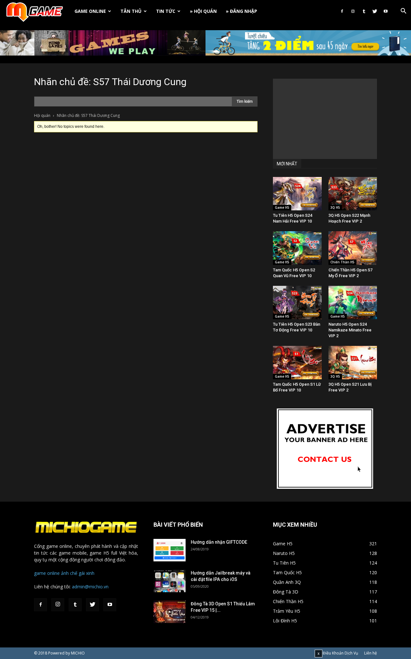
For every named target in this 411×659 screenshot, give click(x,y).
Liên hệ (370, 653)
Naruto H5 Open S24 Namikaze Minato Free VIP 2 (350, 330)
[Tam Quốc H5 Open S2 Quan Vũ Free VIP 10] (297, 248)
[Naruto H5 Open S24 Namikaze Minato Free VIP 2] (352, 302)
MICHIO (78, 653)
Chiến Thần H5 (342, 262)
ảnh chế (69, 573)
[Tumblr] (364, 11)
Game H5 (282, 207)
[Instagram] (353, 11)
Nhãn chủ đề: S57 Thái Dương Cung (110, 81)
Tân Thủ (131, 11)
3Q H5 (335, 207)
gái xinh (86, 573)
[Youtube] (385, 11)
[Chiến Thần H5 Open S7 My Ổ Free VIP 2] (352, 248)
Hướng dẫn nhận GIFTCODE (219, 542)
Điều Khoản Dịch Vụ (340, 653)
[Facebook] (342, 11)
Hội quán (42, 115)
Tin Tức (165, 11)
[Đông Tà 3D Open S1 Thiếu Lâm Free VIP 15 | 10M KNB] (169, 612)
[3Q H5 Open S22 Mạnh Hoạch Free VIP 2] (352, 193)
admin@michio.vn (90, 587)
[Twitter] (375, 11)
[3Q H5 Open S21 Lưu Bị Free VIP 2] (352, 362)
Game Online (90, 11)
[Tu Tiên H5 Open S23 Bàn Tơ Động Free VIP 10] (297, 302)
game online (47, 573)
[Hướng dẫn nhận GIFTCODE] (169, 550)
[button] (403, 12)
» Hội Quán (203, 11)
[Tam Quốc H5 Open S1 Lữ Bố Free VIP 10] (297, 362)
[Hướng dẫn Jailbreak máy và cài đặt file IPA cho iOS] (169, 581)
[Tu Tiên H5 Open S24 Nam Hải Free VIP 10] (297, 193)
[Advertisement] (325, 119)
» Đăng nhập (241, 11)
